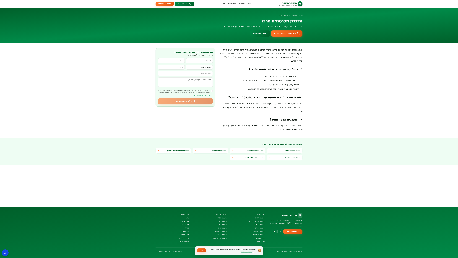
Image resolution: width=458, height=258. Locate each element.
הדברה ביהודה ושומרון (219, 238)
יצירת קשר (185, 231)
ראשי (249, 4)
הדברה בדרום (222, 235)
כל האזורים (185, 225)
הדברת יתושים (260, 225)
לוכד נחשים (261, 241)
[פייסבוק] (274, 231)
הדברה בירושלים (221, 231)
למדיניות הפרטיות (246, 252)
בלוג (223, 4)
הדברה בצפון (222, 228)
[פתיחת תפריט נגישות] (5, 252)
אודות (187, 228)
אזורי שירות (232, 4)
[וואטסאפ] (279, 231)
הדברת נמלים (260, 228)
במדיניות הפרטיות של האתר (201, 95)
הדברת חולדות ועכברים (257, 221)
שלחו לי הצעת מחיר (184, 101)
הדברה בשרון (222, 221)
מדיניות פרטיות (184, 238)
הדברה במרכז (222, 218)
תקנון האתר (185, 235)
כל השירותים (184, 221)
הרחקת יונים (260, 238)
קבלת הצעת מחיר (164, 4)
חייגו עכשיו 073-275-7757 (285, 33)
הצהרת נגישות (184, 241)
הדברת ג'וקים (260, 218)
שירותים (242, 4)
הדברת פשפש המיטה (257, 231)
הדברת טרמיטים (259, 235)
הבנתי (201, 250)
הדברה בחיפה (222, 225)
